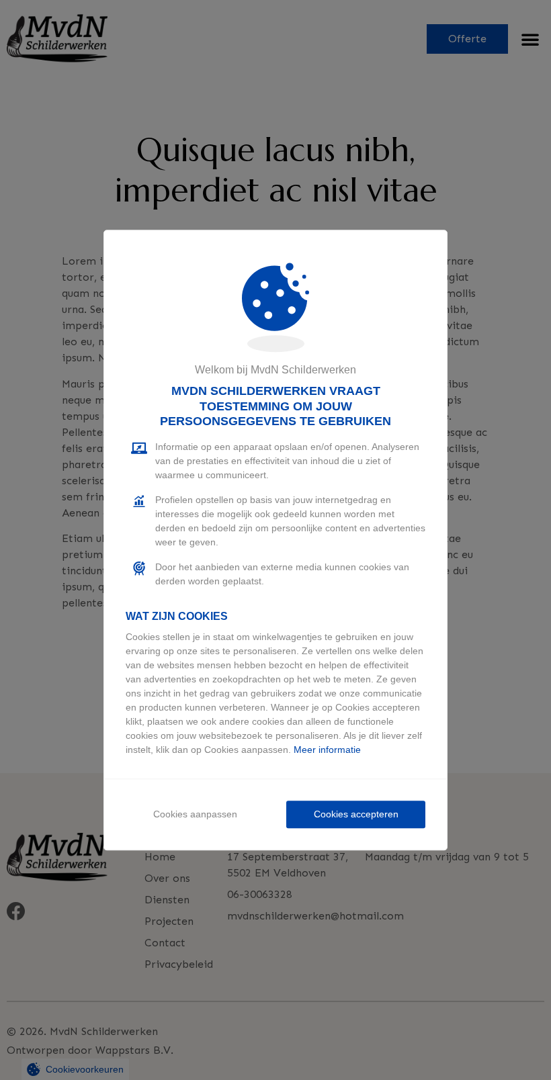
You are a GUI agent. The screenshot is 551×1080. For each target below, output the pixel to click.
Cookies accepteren (356, 814)
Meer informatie (327, 749)
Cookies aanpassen (195, 814)
